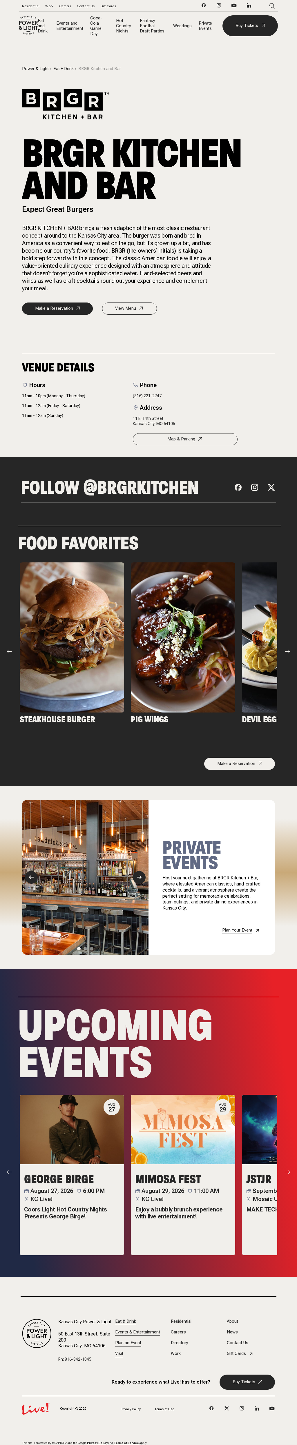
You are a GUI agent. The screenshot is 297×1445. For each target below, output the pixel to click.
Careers (65, 6)
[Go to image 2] (85, 948)
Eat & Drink (125, 1321)
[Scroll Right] (288, 651)
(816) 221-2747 (147, 395)
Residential (30, 6)
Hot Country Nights (123, 26)
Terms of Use (164, 1409)
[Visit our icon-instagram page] (219, 7)
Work (49, 6)
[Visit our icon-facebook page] (204, 7)
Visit (119, 1353)
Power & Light (35, 68)
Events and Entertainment (69, 26)
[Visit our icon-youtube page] (234, 7)
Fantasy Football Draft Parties (152, 26)
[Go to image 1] (79, 948)
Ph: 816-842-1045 (74, 1359)
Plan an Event (128, 1342)
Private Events (205, 26)
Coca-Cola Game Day (96, 25)
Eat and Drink (43, 26)
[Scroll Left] (9, 651)
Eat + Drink (63, 68)
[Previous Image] (31, 877)
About (232, 1321)
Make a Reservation (54, 308)
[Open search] (263, 6)
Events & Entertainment (137, 1332)
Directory (179, 1342)
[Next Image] (139, 877)
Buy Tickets (247, 25)
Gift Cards (108, 6)
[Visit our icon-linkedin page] (249, 7)
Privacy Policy (131, 1409)
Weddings (182, 25)
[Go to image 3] (91, 948)
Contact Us (86, 6)
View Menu (125, 308)
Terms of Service (126, 1442)
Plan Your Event (237, 930)
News (232, 1332)
